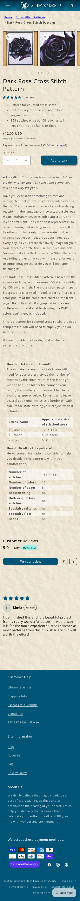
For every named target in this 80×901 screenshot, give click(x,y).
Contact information (63, 886)
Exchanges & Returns (22, 705)
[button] (7, 5)
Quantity (8, 152)
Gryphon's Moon (22, 880)
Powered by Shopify (44, 880)
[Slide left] (31, 73)
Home (8, 17)
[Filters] (64, 561)
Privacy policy (40, 886)
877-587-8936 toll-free (23, 722)
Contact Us (15, 714)
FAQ (10, 764)
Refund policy (68, 880)
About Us (14, 755)
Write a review (30, 561)
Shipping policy (42, 892)
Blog (11, 747)
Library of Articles (20, 687)
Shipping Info (17, 696)
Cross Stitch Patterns (30, 17)
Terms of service (18, 886)
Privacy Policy (17, 773)
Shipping (7, 138)
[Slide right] (48, 73)
